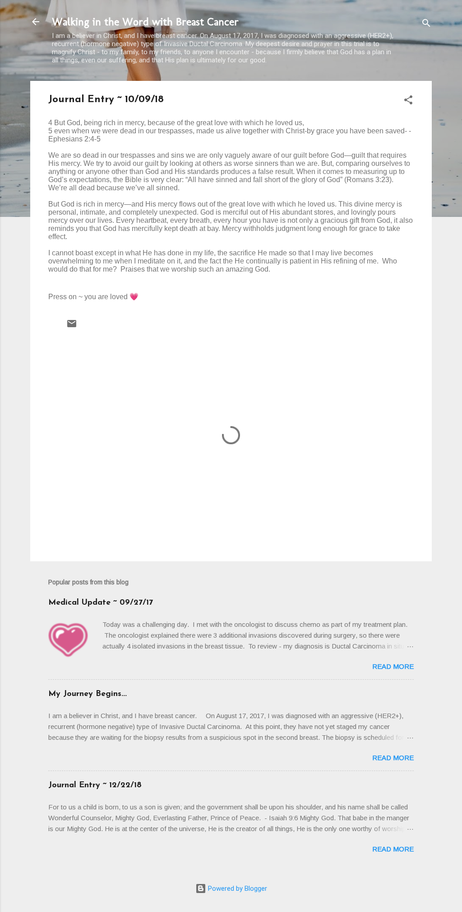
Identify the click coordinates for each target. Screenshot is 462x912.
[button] (408, 101)
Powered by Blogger (236, 888)
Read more (393, 666)
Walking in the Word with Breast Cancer (145, 21)
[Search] (426, 24)
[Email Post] (71, 327)
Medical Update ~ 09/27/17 (100, 603)
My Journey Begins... (87, 694)
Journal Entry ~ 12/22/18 (95, 785)
